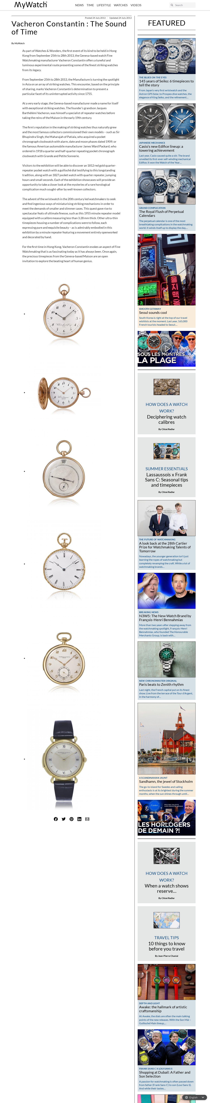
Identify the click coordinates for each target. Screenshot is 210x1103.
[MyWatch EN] (30, 5)
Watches (121, 5)
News (79, 5)
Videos (136, 5)
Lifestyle (104, 5)
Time (90, 5)
